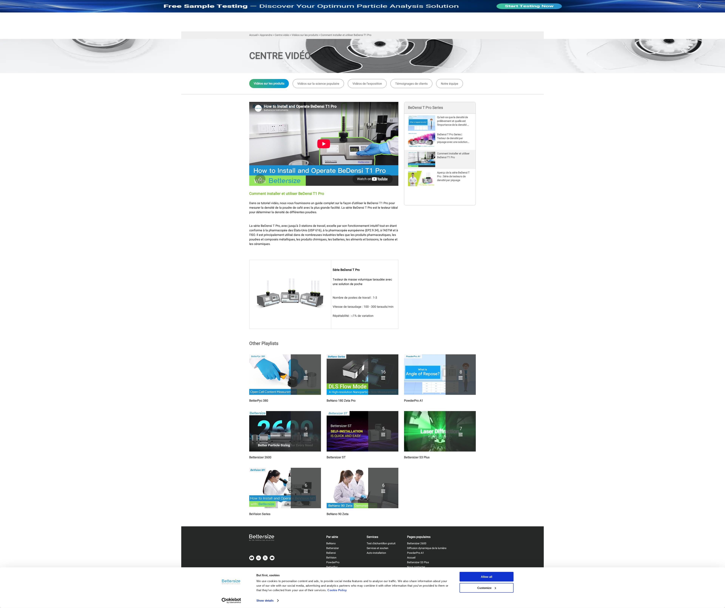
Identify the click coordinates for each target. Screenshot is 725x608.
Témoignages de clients (411, 83)
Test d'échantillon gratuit (381, 543)
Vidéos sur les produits (305, 35)
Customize (484, 587)
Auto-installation (376, 553)
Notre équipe (449, 83)
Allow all (486, 576)
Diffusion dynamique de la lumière (426, 548)
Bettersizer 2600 (416, 543)
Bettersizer (332, 548)
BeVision (331, 558)
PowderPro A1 (415, 553)
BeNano (331, 543)
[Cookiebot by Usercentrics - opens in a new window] (231, 600)
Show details (265, 600)
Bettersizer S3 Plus (418, 562)
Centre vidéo (282, 35)
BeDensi (331, 553)
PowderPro (332, 562)
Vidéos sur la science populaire (318, 83)
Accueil (253, 35)
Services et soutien (377, 548)
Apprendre (266, 35)
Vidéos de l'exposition (367, 83)
